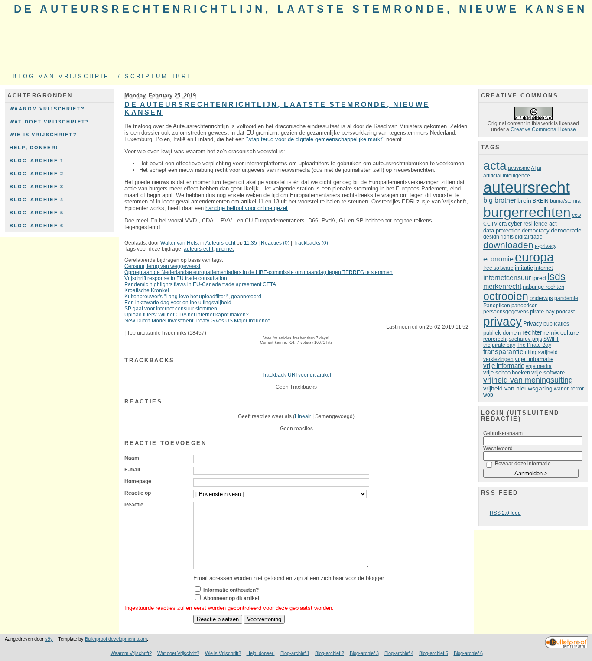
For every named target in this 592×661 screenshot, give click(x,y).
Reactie (133, 505)
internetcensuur (507, 277)
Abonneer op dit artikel (231, 598)
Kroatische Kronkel (146, 290)
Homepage (137, 481)
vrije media (539, 366)
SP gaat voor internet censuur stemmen (170, 309)
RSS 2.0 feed (505, 513)
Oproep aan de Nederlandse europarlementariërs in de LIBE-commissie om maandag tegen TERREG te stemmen (258, 272)
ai (539, 168)
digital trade (529, 237)
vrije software (548, 372)
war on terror (569, 389)
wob (488, 395)
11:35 (250, 243)
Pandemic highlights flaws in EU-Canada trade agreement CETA (200, 284)
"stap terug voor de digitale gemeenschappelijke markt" (315, 139)
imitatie (524, 267)
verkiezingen (498, 359)
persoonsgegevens (506, 312)
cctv (576, 215)
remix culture (561, 332)
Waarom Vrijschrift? (47, 108)
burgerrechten (527, 212)
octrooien (505, 296)
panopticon (524, 306)
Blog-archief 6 (37, 225)
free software (498, 268)
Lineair (303, 416)
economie (498, 259)
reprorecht (495, 339)
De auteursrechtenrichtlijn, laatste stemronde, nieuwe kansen (300, 9)
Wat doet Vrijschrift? (49, 121)
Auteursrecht (220, 243)
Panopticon (496, 306)
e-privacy (545, 246)
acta (495, 165)
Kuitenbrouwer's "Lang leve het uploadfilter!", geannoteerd (192, 296)
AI (533, 168)
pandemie (566, 298)
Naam (131, 458)
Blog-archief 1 (37, 160)
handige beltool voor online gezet (246, 208)
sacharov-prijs (525, 339)
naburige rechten (543, 287)
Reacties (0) (275, 243)
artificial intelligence (506, 176)
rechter (532, 332)
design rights (498, 237)
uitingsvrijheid (541, 352)
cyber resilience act (532, 223)
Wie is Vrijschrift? (43, 134)
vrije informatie (534, 359)
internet (225, 249)
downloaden (508, 245)
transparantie (503, 351)
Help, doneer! (34, 147)
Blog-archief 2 (37, 173)
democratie (566, 230)
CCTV (490, 224)
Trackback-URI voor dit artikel (296, 375)
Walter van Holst (179, 243)
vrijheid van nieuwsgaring (518, 388)
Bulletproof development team (116, 639)
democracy (536, 231)
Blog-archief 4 (37, 199)
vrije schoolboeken (506, 372)
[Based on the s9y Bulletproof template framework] (566, 646)
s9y (49, 639)
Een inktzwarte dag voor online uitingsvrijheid (177, 303)
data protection (501, 230)
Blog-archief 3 (37, 186)
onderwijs (541, 298)
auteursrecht (198, 249)
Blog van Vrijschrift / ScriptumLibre (103, 76)
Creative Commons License (543, 129)
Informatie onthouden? (231, 590)
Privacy (532, 324)
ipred (539, 277)
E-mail (132, 470)
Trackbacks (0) (310, 243)
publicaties (556, 324)
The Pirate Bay (534, 345)
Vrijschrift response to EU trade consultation (175, 278)
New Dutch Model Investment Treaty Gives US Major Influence (197, 321)
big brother (499, 200)
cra (503, 223)
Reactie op (137, 493)
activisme (519, 168)
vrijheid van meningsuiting (528, 380)
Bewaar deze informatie (523, 464)
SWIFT (551, 339)
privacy (502, 321)
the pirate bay (499, 345)
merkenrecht (502, 286)
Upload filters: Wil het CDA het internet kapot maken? (186, 315)
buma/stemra (565, 201)
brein (524, 200)
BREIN (541, 201)
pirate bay (542, 312)
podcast (565, 312)
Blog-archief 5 (37, 212)
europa (534, 257)
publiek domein (502, 333)
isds (556, 276)
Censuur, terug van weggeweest (162, 266)
